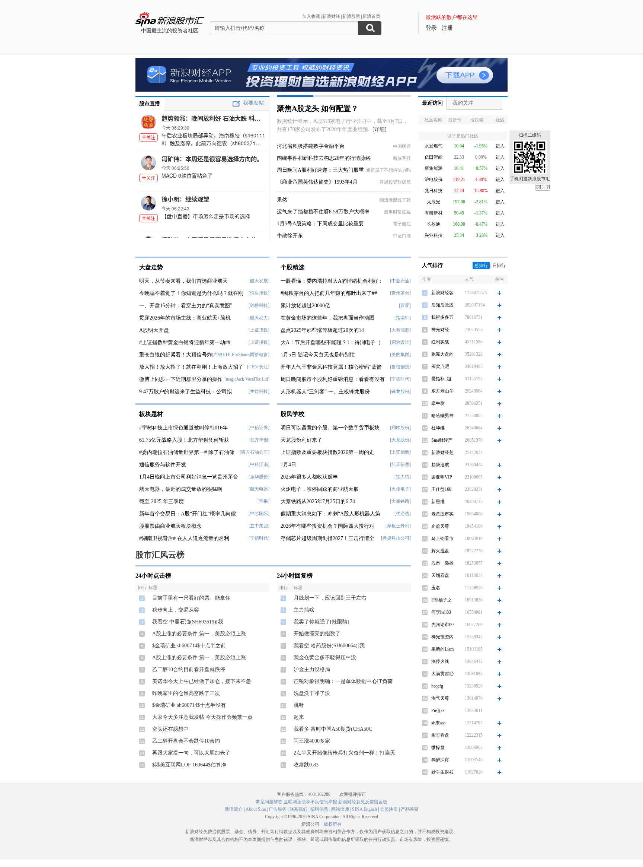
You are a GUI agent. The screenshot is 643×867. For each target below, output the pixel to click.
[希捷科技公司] (396, 538)
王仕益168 (441, 489)
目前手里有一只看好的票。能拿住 (191, 598)
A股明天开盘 (154, 330)
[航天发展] (259, 280)
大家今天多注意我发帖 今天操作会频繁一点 (202, 717)
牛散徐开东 (290, 235)
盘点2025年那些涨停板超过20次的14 (322, 330)
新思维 (438, 501)
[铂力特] (402, 476)
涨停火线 (440, 661)
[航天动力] (259, 317)
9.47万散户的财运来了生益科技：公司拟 (185, 391)
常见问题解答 (269, 801)
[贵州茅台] (400, 293)
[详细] (379, 129)
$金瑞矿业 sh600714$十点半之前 (189, 645)
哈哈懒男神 (442, 415)
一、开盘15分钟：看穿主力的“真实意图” (185, 305)
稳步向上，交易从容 (175, 610)
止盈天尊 (440, 526)
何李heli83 (441, 612)
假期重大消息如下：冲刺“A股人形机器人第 (330, 514)
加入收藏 (311, 16)
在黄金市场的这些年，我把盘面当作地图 (327, 318)
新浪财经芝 (442, 452)
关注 (150, 137)
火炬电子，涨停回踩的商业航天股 (320, 489)
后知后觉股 (442, 305)
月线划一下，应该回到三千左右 (330, 598)
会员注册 (389, 809)
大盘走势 (151, 267)
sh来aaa (438, 722)
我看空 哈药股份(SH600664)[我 (329, 645)
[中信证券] (259, 427)
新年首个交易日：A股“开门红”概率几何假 (187, 514)
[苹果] (263, 501)
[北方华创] (259, 439)
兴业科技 (433, 235)
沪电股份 (433, 179)
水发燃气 (433, 146)
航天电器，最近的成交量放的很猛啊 (181, 489)
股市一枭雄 (442, 563)
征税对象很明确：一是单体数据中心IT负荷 (343, 681)
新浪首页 (371, 16)
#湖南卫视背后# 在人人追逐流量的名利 (184, 538)
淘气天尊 (440, 698)
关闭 (542, 187)
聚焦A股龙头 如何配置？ (317, 108)
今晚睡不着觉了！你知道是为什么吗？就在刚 (191, 293)
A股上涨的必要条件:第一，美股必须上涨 (199, 633)
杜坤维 (438, 428)
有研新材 (433, 213)
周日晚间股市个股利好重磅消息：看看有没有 (333, 379)
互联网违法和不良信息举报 (310, 801)
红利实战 (440, 341)
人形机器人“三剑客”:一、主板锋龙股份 (325, 391)
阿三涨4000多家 (312, 741)
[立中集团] (259, 525)
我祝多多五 (442, 317)
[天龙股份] (400, 439)
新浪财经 (331, 16)
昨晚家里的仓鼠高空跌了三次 (186, 693)
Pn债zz (437, 710)
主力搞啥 (304, 610)
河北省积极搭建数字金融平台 (311, 146)
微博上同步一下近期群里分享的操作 (181, 379)
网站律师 (340, 809)
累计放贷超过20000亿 (305, 305)
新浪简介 (234, 809)
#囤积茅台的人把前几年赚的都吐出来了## (329, 293)
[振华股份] (259, 476)
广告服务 (278, 809)
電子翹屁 (402, 223)
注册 (447, 28)
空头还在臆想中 (170, 729)
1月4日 (288, 464)
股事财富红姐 (397, 212)
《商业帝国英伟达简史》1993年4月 (317, 182)
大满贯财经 (442, 673)
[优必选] (402, 513)
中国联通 (402, 146)
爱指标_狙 (441, 378)
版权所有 (333, 824)
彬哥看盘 (440, 735)
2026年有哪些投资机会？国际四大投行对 (327, 526)
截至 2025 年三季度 (161, 501)
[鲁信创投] (400, 366)
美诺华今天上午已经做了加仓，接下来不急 (201, 681)
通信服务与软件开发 (162, 464)
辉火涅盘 (440, 550)
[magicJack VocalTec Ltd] (246, 379)
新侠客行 (402, 158)
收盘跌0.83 (306, 765)
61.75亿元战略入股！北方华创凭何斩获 (184, 440)
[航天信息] (400, 464)
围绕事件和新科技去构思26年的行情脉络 (324, 158)
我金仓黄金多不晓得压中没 (325, 657)
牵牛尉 (438, 403)
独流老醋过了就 (395, 200)
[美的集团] (400, 354)
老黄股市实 (442, 514)
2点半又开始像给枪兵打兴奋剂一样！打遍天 (344, 753)
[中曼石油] (400, 280)
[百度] (405, 305)
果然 (282, 200)
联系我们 (298, 809)
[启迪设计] (400, 342)
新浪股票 (351, 16)
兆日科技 (433, 190)
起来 (299, 717)
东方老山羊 (442, 391)
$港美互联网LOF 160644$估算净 (189, 765)
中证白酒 (402, 235)
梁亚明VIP (441, 477)
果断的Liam (442, 649)
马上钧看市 (442, 538)
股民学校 (292, 414)
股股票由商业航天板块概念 (170, 526)
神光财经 (440, 329)
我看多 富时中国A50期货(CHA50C (333, 729)
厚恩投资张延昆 (395, 182)
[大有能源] (400, 330)
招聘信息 (319, 809)
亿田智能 (433, 157)
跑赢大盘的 (442, 354)
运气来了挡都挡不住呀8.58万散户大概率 (323, 212)
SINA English (364, 809)
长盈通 (433, 224)
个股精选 (292, 267)
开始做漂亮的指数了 (317, 633)
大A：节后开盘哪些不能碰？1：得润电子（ (331, 342)
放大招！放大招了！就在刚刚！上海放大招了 (191, 367)
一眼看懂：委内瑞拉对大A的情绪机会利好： (332, 281)
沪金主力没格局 (312, 669)
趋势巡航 (440, 464)
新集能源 (433, 168)
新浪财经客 (442, 292)
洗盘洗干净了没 (312, 693)
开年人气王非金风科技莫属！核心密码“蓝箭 (331, 367)
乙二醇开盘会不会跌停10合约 (186, 741)
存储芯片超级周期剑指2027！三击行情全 (327, 538)
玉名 (435, 587)
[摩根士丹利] (398, 525)
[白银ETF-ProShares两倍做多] (240, 354)
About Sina (256, 809)
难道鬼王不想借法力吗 (388, 170)
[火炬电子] (400, 489)
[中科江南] (259, 464)
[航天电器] (259, 489)
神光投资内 (442, 636)
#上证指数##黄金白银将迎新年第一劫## (184, 342)
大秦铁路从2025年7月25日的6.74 (318, 501)
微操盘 (438, 747)
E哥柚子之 (441, 600)
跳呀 (299, 705)
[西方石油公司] (254, 452)
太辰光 (433, 201)
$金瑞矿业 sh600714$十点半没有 (189, 705)
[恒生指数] (259, 293)
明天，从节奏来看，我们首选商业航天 (183, 281)
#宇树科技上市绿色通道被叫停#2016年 (183, 428)
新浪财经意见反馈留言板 (362, 801)
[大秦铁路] (400, 501)
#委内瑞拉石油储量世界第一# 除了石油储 (186, 452)
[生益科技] (259, 391)
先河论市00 (442, 624)
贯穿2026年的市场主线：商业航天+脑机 (185, 318)
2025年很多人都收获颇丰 (309, 477)
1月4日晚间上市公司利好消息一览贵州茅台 (188, 477)
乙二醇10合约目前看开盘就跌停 (188, 669)
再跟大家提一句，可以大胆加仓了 (191, 753)
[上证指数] (259, 330)
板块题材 (151, 414)
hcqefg (437, 686)
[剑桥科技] (259, 305)
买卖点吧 (440, 366)
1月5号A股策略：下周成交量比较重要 (320, 223)
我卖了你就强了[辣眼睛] (321, 622)
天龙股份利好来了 (301, 440)
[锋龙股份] (400, 391)
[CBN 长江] (258, 366)
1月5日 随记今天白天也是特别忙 (318, 355)
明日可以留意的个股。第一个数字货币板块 (330, 428)
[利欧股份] (400, 427)
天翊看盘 (440, 575)
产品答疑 (410, 809)
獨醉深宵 (440, 759)
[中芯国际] (259, 513)
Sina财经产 (441, 440)
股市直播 (149, 104)
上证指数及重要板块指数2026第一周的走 (327, 452)
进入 (500, 146)
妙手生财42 (442, 772)
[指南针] (402, 317)
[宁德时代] (259, 538)
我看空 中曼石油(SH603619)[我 (187, 622)
